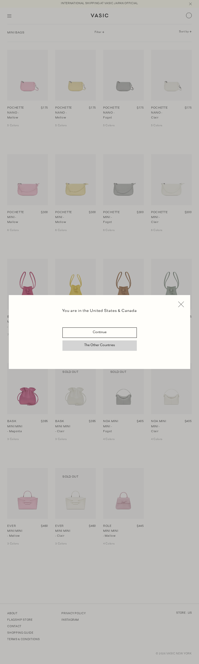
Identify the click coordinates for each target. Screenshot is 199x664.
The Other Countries (99, 345)
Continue (99, 332)
